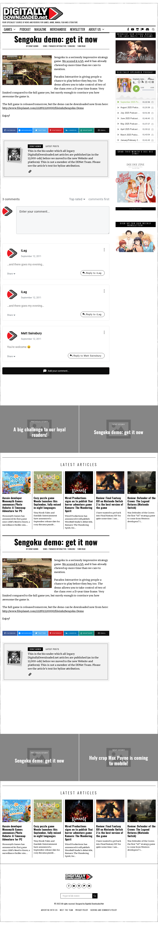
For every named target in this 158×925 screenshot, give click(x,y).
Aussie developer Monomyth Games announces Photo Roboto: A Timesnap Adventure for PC (13, 504)
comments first (98, 199)
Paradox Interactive (57, 46)
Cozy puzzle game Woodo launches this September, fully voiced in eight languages (47, 503)
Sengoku (71, 46)
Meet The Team (66, 910)
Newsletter (77, 29)
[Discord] (147, 29)
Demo (45, 46)
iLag (24, 250)
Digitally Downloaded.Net (94, 903)
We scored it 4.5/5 (72, 61)
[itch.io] (137, 29)
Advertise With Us (49, 910)
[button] (95, 895)
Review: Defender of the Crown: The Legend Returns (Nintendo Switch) (141, 503)
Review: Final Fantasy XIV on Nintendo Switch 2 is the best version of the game (109, 503)
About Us (95, 29)
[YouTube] (132, 29)
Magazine (40, 29)
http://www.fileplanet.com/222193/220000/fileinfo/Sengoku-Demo (43, 108)
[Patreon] (142, 29)
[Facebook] (128, 29)
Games (8, 29)
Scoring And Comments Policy (103, 910)
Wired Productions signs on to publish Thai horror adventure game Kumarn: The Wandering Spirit (79, 504)
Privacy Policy (81, 910)
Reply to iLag (93, 273)
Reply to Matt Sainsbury (87, 355)
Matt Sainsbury (31, 333)
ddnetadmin (33, 46)
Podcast (25, 29)
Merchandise (58, 29)
